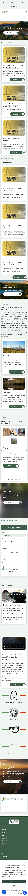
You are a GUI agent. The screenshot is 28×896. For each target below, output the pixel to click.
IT (16, 6)
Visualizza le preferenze (14, 890)
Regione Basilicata (12, 3)
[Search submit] (25, 18)
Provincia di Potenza (22, 3)
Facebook (4, 851)
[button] (25, 862)
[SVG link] (14, 822)
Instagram (4, 853)
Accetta (14, 881)
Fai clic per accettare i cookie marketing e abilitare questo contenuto (14, 596)
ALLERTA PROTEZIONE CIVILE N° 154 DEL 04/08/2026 (12, 264)
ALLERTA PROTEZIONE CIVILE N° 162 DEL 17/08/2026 (12, 190)
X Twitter (4, 859)
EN (11, 6)
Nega (14, 886)
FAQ (3, 835)
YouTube (4, 856)
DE (14, 6)
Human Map (5, 840)
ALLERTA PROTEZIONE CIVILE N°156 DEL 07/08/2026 (12, 227)
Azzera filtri (14, 552)
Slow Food (5, 838)
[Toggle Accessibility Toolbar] (25, 893)
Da (3, 538)
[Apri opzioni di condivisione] (4, 892)
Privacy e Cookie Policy (8, 893)
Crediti (4, 843)
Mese (3, 532)
